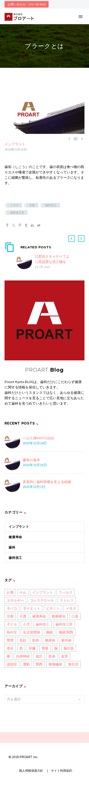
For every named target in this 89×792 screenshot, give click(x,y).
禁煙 (10, 640)
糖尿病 (50, 640)
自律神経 (23, 656)
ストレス (67, 600)
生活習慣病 (31, 632)
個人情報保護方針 (31, 771)
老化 (10, 648)
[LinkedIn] (32, 225)
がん (22, 592)
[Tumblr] (26, 225)
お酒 (10, 592)
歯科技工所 (17, 212)
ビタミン (53, 608)
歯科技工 (51, 205)
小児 (26, 624)
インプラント (15, 144)
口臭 (75, 616)
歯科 (12, 547)
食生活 (73, 664)
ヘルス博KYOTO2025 (38, 438)
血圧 (39, 656)
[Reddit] (38, 225)
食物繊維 (55, 664)
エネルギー (15, 600)
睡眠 (49, 632)
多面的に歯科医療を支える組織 (47, 482)
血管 (64, 656)
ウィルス (66, 592)
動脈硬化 (59, 616)
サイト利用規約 (61, 771)
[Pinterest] (20, 225)
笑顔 (22, 640)
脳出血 (69, 648)
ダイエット (31, 608)
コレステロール (42, 600)
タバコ (12, 608)
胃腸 (44, 648)
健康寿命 (15, 537)
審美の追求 (31, 460)
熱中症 (12, 632)
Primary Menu (80, 16)
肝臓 (32, 648)
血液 (51, 656)
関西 (39, 664)
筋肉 (35, 640)
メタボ (14, 205)
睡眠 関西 (66, 632)
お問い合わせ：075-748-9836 (27, 4)
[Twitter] (13, 225)
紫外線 (66, 640)
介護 (22, 616)
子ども (12, 624)
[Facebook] (7, 225)
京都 (32, 205)
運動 (26, 664)
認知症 (12, 664)
